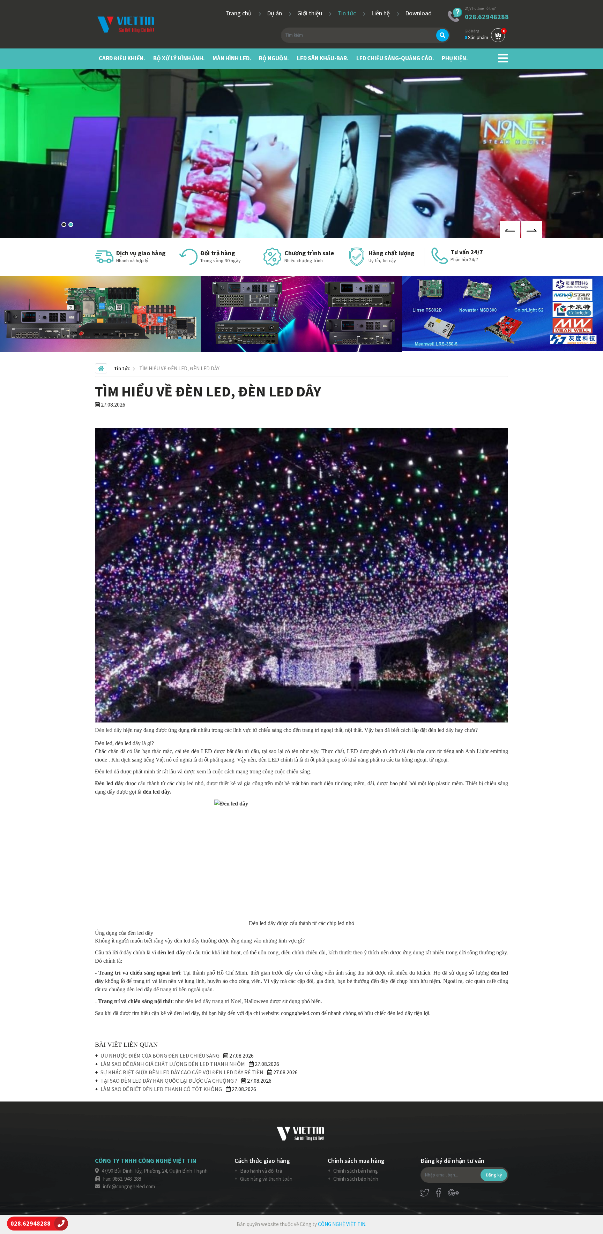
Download (418, 13)
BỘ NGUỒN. (274, 58)
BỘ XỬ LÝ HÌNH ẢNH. (179, 58)
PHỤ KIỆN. (455, 58)
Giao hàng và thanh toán (265, 1178)
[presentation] (510, 229)
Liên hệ (381, 13)
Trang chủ (239, 13)
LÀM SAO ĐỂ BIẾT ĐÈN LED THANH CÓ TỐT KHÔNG (161, 1088)
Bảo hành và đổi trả (260, 1170)
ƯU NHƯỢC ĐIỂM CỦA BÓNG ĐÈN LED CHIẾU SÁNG (159, 1055)
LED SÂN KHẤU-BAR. (323, 58)
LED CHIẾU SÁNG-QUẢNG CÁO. (395, 58)
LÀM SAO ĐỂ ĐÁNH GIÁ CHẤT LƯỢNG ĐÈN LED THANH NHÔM (172, 1063)
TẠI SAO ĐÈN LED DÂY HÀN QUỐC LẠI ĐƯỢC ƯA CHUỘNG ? (168, 1080)
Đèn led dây (108, 730)
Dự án (275, 13)
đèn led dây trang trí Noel (213, 1001)
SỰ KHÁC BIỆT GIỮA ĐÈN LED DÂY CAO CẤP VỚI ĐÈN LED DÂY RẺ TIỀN (181, 1072)
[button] (63, 224)
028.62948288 (487, 16)
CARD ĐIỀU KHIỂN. (122, 58)
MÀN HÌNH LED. (232, 58)
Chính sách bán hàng (355, 1170)
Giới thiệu (310, 13)
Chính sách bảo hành (355, 1178)
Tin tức (347, 13)
